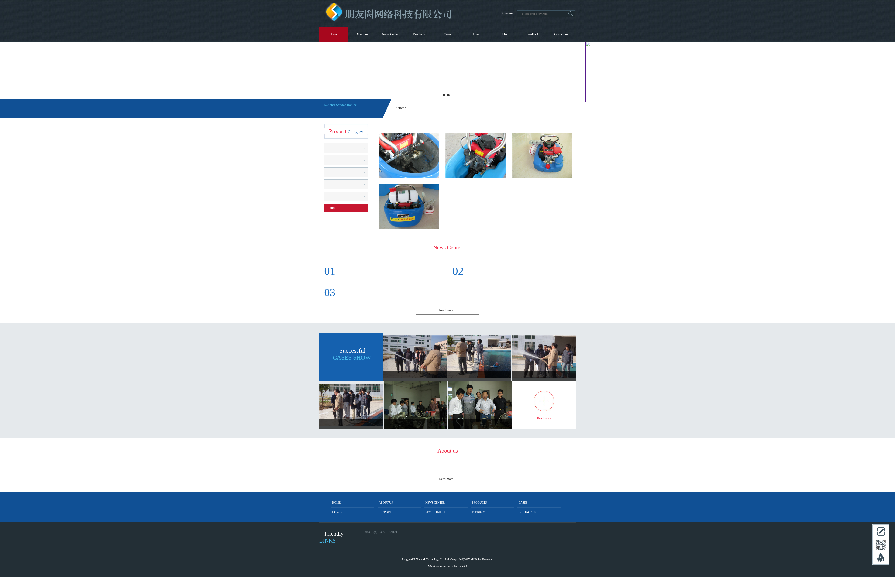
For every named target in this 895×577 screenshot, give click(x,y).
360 (382, 532)
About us (362, 34)
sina (367, 532)
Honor (476, 34)
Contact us (561, 34)
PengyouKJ (460, 566)
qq (375, 532)
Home (333, 34)
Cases (447, 34)
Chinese (507, 13)
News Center (390, 34)
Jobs (504, 34)
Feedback (533, 34)
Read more (446, 310)
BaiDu (393, 532)
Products (419, 34)
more (332, 208)
